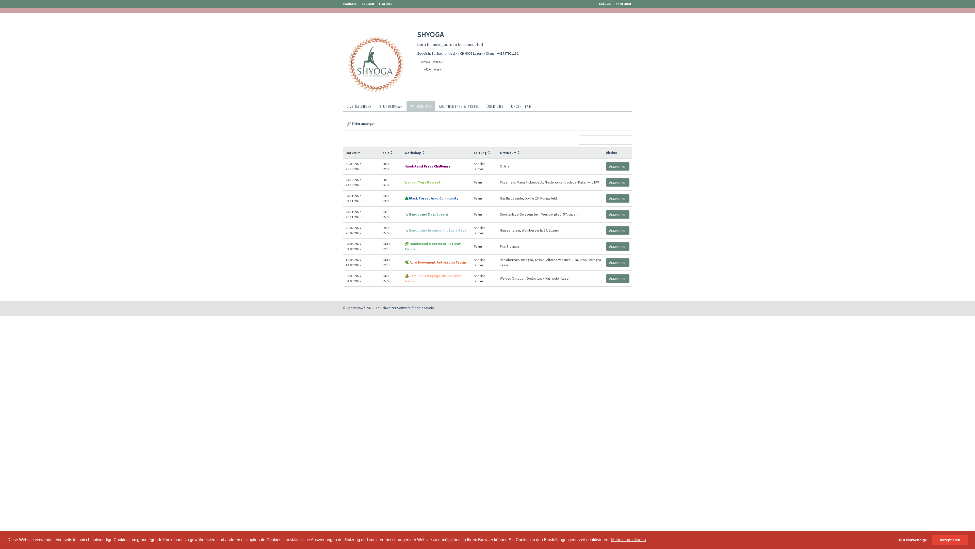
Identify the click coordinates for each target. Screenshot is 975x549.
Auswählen (617, 166)
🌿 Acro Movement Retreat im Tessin (435, 262)
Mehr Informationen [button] (628, 540)
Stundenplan (391, 106)
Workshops (420, 106)
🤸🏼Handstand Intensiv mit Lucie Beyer (436, 230)
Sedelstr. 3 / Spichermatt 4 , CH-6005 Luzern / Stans (456, 53)
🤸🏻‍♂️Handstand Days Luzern (426, 214)
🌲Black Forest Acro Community (431, 198)
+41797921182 (507, 53)
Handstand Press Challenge (427, 166)
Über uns (495, 106)
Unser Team (521, 106)
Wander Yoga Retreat (422, 182)
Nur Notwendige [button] (913, 540)
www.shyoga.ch (432, 61)
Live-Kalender (359, 106)
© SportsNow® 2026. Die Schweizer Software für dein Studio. (389, 308)
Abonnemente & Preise (459, 106)
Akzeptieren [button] (950, 540)
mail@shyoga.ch (433, 69)
